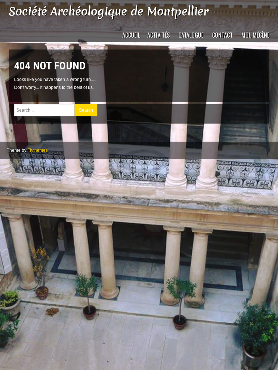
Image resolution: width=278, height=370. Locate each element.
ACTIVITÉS (158, 35)
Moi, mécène (255, 35)
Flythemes (38, 150)
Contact (222, 35)
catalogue (190, 35)
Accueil (131, 35)
